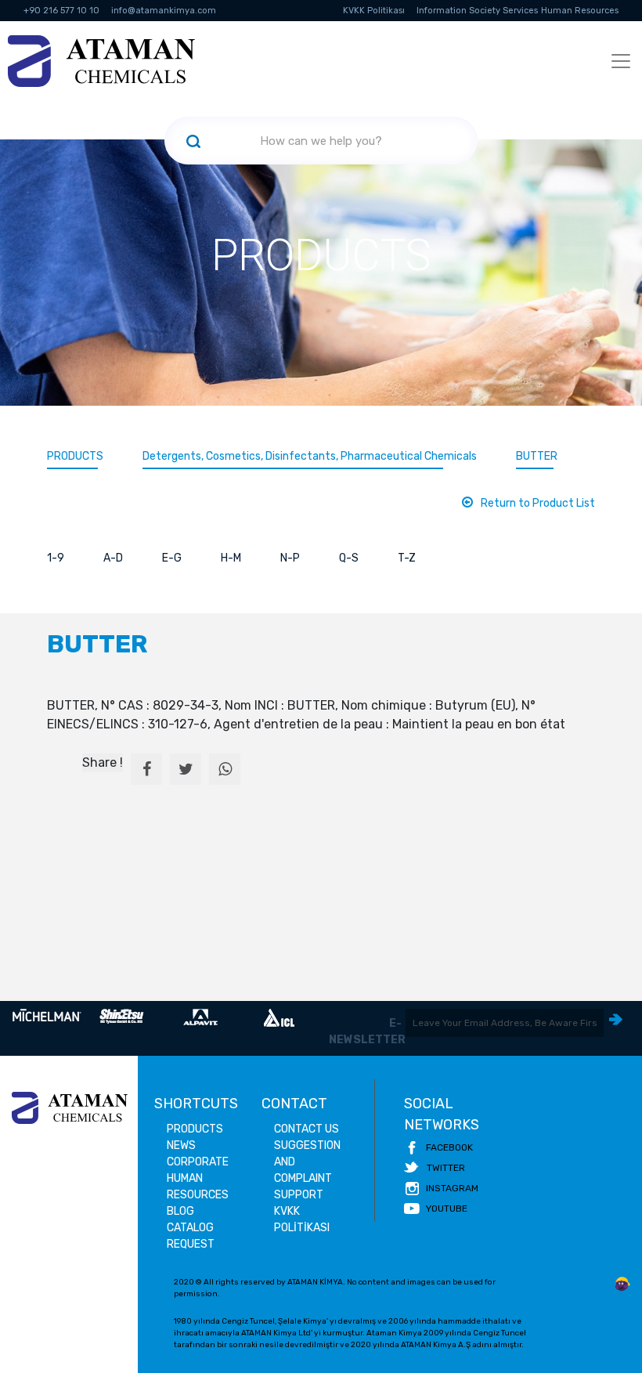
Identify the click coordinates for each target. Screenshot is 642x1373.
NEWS (181, 1145)
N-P (290, 558)
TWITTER (446, 1167)
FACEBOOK (449, 1147)
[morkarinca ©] (622, 1284)
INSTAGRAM (452, 1188)
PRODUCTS (75, 456)
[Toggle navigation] (621, 61)
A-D (113, 558)
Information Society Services (477, 10)
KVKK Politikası (374, 10)
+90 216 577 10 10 (61, 10)
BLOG (180, 1211)
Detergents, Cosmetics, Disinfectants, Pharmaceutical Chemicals (309, 456)
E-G (172, 558)
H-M (231, 558)
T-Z (407, 558)
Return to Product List (538, 503)
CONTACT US (306, 1129)
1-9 (55, 558)
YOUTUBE (446, 1208)
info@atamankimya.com (163, 10)
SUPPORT (298, 1194)
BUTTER (536, 456)
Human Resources (580, 10)
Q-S (349, 558)
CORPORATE (198, 1162)
